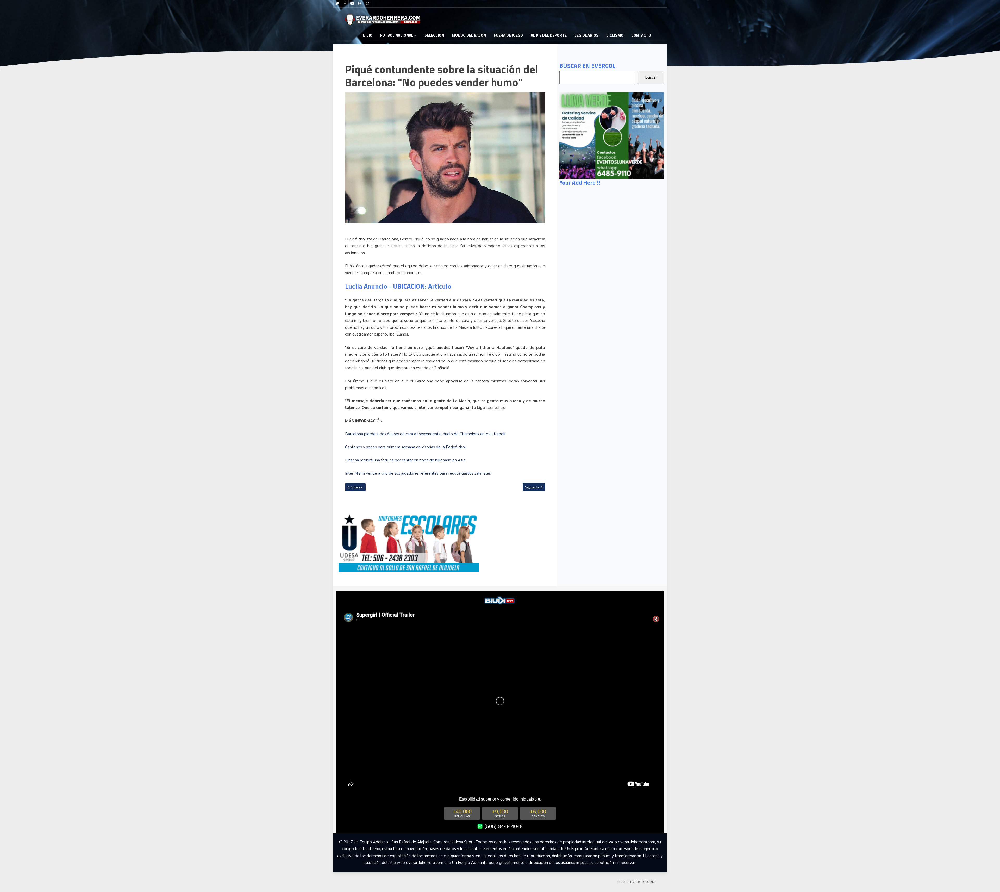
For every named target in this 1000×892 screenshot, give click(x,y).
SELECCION (434, 35)
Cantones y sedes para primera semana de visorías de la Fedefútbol (405, 447)
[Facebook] (344, 3)
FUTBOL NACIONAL (396, 35)
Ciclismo (614, 35)
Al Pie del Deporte (549, 35)
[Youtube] (352, 3)
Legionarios (586, 35)
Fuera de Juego (508, 35)
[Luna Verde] (611, 135)
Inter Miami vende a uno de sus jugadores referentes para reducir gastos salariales (418, 473)
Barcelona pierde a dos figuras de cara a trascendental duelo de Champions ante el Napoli (425, 434)
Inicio (367, 35)
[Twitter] (337, 3)
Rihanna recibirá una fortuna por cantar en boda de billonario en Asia (405, 460)
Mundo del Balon (469, 35)
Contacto (641, 35)
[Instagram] (360, 3)
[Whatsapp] (367, 3)
